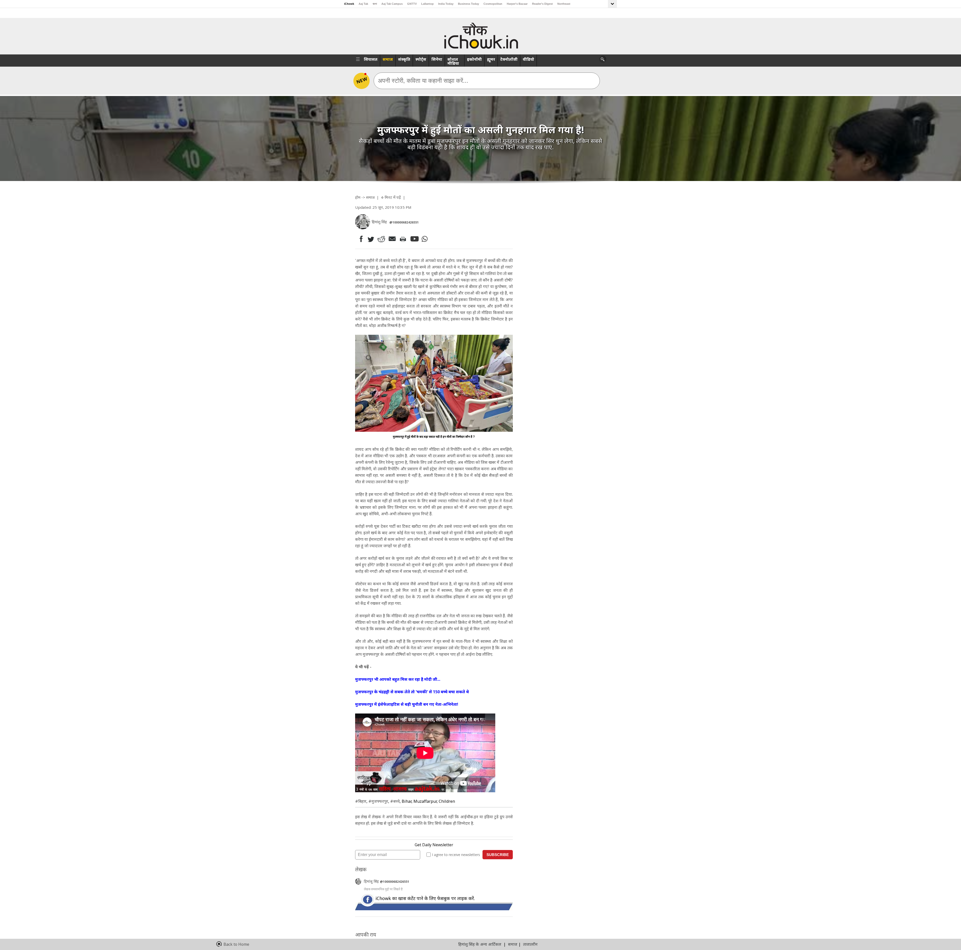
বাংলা (375, 3)
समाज (388, 59)
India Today (445, 3)
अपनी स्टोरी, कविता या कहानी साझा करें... (423, 80)
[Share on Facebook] (360, 239)
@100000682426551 (404, 222)
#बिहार (360, 801)
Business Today (468, 3)
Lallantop (427, 3)
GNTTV (412, 3)
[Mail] (392, 238)
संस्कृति (404, 59)
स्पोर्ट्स (420, 59)
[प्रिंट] (404, 239)
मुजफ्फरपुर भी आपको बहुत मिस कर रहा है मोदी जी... (397, 679)
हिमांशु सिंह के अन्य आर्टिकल (479, 944)
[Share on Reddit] (381, 238)
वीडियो (528, 59)
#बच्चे (395, 801)
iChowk (349, 3)
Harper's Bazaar (517, 3)
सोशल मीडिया (453, 61)
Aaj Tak (363, 3)
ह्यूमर (491, 59)
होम (357, 197)
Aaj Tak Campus (392, 3)
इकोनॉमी (474, 59)
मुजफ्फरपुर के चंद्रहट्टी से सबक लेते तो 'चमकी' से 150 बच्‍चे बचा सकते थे (412, 691)
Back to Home (236, 944)
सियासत (370, 59)
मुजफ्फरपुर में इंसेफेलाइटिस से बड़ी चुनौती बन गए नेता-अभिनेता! (406, 704)
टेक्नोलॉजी (509, 59)
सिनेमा (436, 59)
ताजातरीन (530, 944)
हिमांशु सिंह (372, 881)
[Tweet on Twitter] (370, 239)
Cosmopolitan (493, 3)
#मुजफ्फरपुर (378, 801)
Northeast (563, 3)
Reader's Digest (542, 3)
